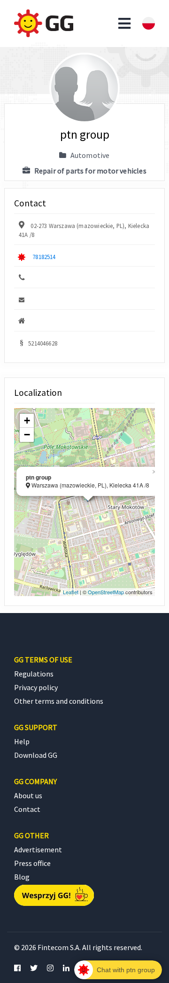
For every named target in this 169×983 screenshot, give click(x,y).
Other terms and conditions (58, 701)
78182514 (43, 256)
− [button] (27, 434)
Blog (22, 876)
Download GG (35, 755)
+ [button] (27, 420)
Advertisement (38, 849)
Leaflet (70, 592)
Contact (27, 809)
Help (22, 741)
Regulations (34, 673)
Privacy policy (36, 687)
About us (28, 795)
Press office (32, 863)
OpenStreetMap (106, 592)
